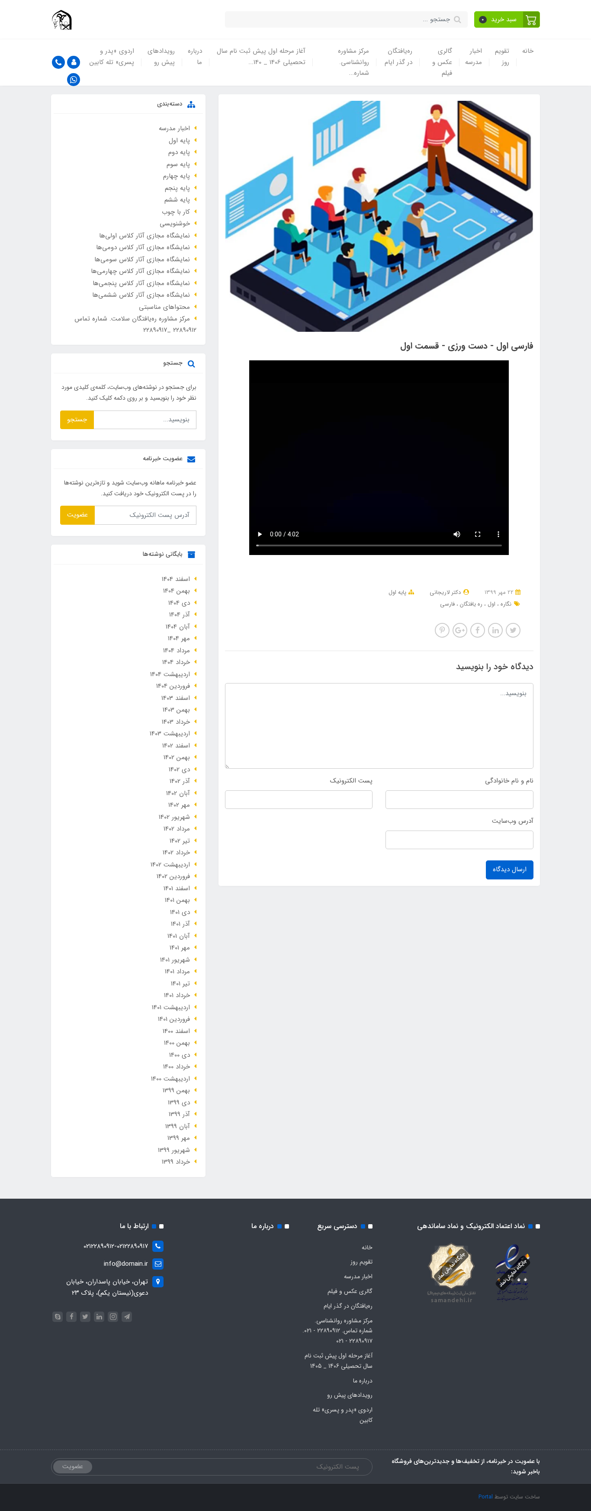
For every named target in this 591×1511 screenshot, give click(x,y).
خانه (527, 51)
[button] (507, 19)
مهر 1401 (180, 948)
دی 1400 (179, 1055)
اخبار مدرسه (473, 56)
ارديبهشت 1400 (170, 1079)
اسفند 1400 (176, 1031)
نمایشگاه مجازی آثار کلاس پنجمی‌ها (141, 283)
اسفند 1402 (176, 746)
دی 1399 (179, 1102)
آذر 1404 (179, 615)
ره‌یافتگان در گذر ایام (398, 56)
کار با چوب (176, 212)
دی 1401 (180, 912)
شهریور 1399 (174, 1150)
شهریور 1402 (174, 817)
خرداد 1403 (176, 722)
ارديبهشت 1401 (171, 1007)
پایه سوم (178, 164)
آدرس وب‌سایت (512, 821)
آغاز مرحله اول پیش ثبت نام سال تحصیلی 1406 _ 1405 (339, 1361)
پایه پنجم (177, 188)
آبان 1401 (178, 936)
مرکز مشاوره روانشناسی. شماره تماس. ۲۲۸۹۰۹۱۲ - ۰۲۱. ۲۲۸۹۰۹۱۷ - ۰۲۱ (337, 1331)
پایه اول (397, 592)
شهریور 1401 (175, 960)
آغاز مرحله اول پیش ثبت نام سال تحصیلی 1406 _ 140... (261, 56)
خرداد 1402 (176, 852)
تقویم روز (502, 56)
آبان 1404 (178, 627)
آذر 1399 (179, 1114)
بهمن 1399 (176, 1090)
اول (490, 604)
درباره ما (195, 56)
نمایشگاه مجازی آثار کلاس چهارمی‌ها (140, 271)
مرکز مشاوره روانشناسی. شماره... (353, 62)
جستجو (77, 419)
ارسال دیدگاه (510, 869)
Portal (486, 1496)
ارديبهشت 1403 (170, 733)
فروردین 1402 (173, 876)
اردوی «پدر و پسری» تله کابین (112, 56)
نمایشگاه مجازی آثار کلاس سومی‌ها (142, 259)
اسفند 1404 (176, 579)
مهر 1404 (179, 638)
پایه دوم (179, 152)
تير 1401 (180, 983)
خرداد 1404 (176, 662)
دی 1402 (179, 769)
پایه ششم (177, 200)
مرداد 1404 (176, 650)
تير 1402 (180, 841)
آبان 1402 (178, 793)
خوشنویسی (175, 223)
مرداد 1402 (177, 829)
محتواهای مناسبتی (164, 307)
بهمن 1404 (176, 591)
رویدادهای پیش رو (161, 56)
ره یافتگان (470, 604)
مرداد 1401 (177, 971)
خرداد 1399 (176, 1162)
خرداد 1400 (176, 1067)
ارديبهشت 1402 (170, 865)
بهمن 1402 (177, 757)
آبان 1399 (177, 1126)
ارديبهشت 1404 (170, 674)
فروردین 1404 (173, 686)
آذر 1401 (180, 924)
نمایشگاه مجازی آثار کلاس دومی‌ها (143, 247)
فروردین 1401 (174, 1019)
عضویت (77, 515)
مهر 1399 (178, 1138)
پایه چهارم (176, 176)
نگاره (505, 604)
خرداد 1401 (177, 995)
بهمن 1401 (177, 900)
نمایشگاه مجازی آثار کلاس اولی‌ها (144, 236)
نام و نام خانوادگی (509, 781)
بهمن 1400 (177, 1043)
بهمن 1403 (176, 710)
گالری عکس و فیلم (442, 62)
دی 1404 (179, 603)
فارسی (447, 604)
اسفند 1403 (175, 698)
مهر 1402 (179, 805)
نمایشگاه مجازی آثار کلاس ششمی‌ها (141, 295)
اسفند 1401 (177, 888)
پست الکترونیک (351, 781)
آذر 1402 (180, 781)
